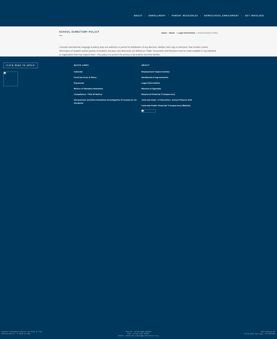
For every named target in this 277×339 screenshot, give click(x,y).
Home (164, 33)
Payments (79, 83)
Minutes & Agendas (151, 88)
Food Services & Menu (85, 77)
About (172, 33)
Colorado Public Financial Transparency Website (166, 105)
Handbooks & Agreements (154, 77)
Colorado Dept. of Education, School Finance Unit (166, 100)
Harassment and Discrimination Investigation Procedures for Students (105, 101)
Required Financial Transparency (158, 94)
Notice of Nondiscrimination (88, 88)
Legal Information (186, 33)
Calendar (78, 71)
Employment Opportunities (155, 71)
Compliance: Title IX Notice (88, 94)
